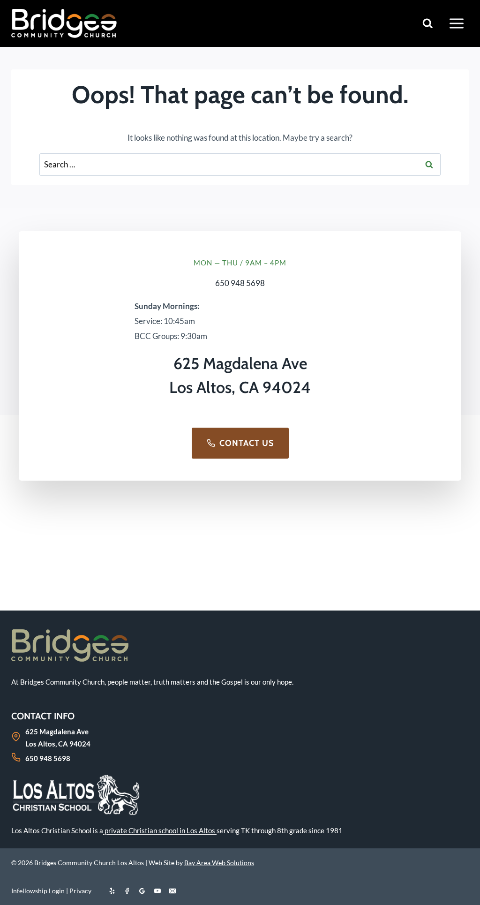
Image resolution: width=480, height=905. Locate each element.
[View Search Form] (428, 24)
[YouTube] (157, 890)
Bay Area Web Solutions (219, 863)
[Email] (172, 890)
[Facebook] (127, 890)
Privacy (80, 891)
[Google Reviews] (142, 890)
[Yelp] (112, 890)
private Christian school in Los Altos (160, 830)
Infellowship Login (38, 891)
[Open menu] (456, 23)
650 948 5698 (240, 283)
